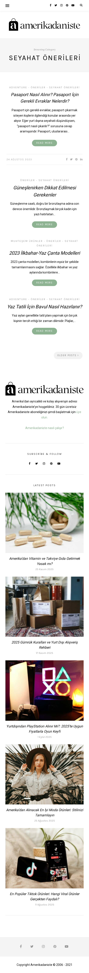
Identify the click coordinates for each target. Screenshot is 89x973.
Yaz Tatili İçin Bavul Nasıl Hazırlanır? (44, 306)
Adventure (18, 87)
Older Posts (67, 355)
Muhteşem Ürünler (27, 241)
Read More (44, 143)
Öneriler (38, 87)
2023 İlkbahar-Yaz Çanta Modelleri (44, 253)
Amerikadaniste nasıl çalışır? (44, 428)
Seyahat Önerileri (64, 87)
